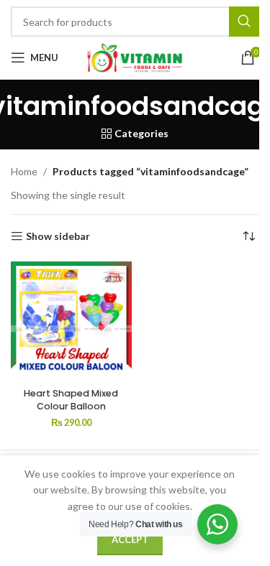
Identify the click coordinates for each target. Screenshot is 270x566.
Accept (130, 539)
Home (24, 171)
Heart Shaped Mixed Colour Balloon (71, 399)
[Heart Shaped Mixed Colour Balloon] (71, 321)
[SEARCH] (244, 21)
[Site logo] (135, 56)
